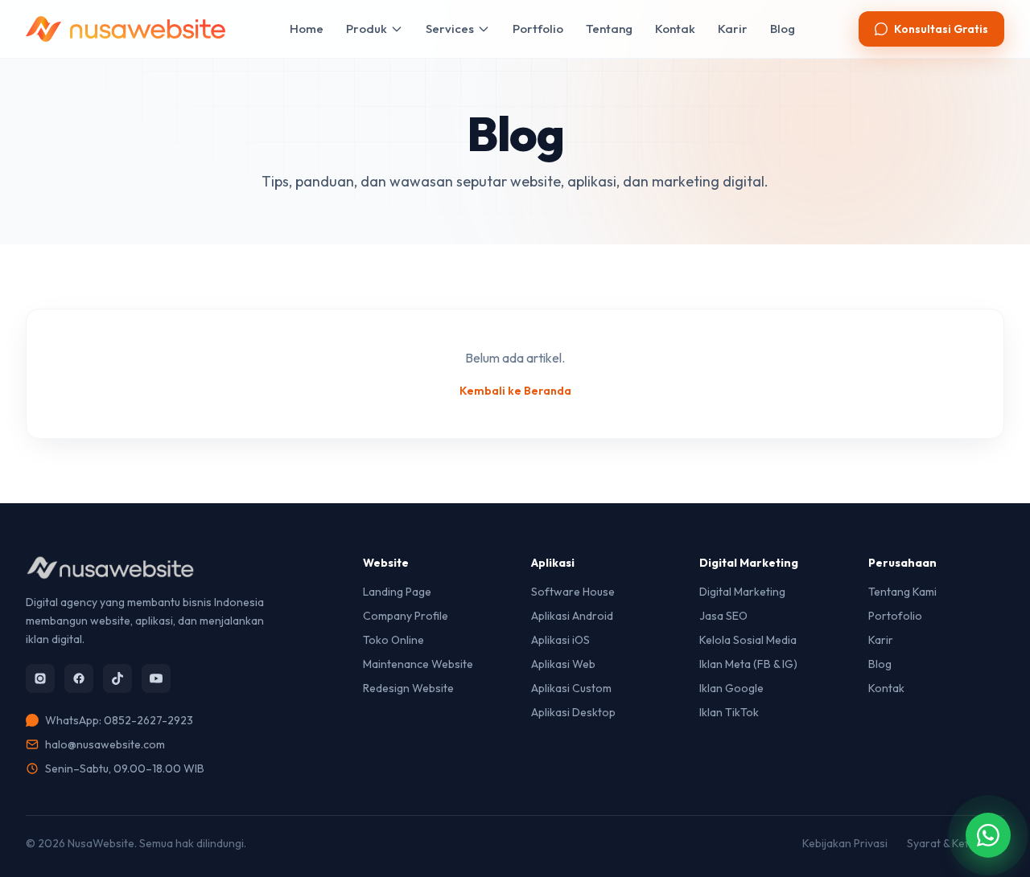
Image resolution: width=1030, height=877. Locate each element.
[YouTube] (156, 678)
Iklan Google (731, 688)
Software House (573, 591)
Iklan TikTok (729, 712)
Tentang (609, 28)
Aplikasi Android (572, 616)
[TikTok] (117, 678)
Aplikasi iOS (560, 640)
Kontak (675, 28)
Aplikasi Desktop (573, 712)
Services (450, 28)
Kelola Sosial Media (748, 640)
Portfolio (538, 28)
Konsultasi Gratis (941, 29)
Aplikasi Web (563, 664)
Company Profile (405, 616)
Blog (782, 28)
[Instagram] (40, 678)
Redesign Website (408, 688)
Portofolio (895, 616)
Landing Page (397, 591)
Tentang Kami (902, 591)
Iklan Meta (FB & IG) (748, 664)
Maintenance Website (418, 664)
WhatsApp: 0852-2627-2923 (119, 720)
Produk (366, 28)
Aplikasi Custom (571, 688)
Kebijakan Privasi (845, 843)
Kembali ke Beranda (515, 390)
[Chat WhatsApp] (988, 835)
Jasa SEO (723, 616)
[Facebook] (78, 678)
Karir (733, 28)
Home (306, 28)
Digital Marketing (742, 591)
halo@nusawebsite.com (105, 744)
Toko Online (393, 640)
